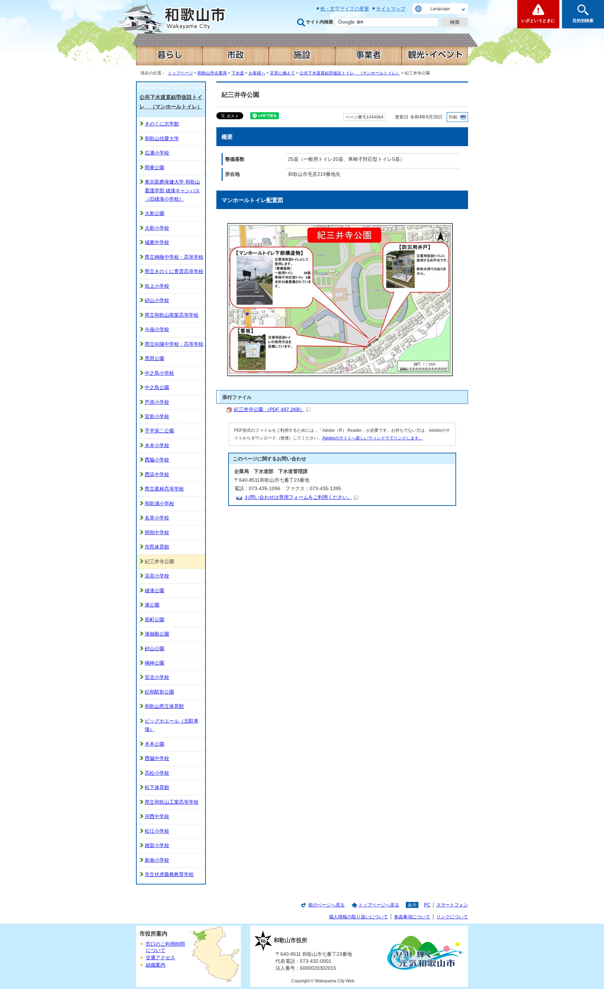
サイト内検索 (319, 21)
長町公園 (154, 619)
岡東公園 (154, 167)
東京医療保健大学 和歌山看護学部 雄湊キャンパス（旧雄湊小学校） (172, 190)
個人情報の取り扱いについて (358, 916)
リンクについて (452, 916)
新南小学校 (157, 860)
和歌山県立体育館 (164, 706)
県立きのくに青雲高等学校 (174, 271)
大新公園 (154, 213)
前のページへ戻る (326, 905)
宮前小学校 (157, 416)
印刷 (453, 117)
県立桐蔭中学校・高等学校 (174, 257)
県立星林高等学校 (164, 489)
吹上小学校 (157, 286)
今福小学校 (157, 329)
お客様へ (257, 73)
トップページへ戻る (378, 905)
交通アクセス (160, 957)
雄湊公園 (154, 590)
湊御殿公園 (157, 634)
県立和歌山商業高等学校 (172, 315)
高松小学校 (157, 773)
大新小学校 (157, 228)
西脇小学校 (157, 460)
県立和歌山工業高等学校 (172, 802)
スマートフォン (452, 905)
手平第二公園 (159, 430)
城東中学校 (157, 242)
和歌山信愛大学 (162, 138)
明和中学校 (157, 532)
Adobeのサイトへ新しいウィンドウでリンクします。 (372, 438)
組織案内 (155, 965)
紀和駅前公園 (159, 692)
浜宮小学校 (157, 576)
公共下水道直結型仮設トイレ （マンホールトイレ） (350, 73)
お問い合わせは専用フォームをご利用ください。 (298, 497)
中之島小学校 (159, 373)
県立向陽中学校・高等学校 (174, 344)
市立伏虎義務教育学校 (169, 874)
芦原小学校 (157, 402)
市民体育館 (157, 547)
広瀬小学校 (157, 153)
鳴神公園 (154, 663)
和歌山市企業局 (212, 73)
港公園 (152, 605)
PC (427, 905)
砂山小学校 (157, 300)
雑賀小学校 (157, 845)
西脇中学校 (157, 758)
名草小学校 (157, 518)
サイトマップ (390, 9)
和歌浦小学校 (159, 503)
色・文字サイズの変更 (344, 9)
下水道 (237, 73)
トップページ (180, 73)
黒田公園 (154, 358)
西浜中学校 (157, 474)
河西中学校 (157, 816)
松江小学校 (157, 831)
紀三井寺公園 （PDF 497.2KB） (269, 409)
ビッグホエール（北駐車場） (172, 725)
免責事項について (412, 916)
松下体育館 (157, 787)
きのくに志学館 (162, 124)
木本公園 (154, 744)
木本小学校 (157, 445)
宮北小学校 (157, 677)
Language (440, 8)
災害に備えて (282, 73)
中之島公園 (157, 387)
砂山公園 (154, 648)
